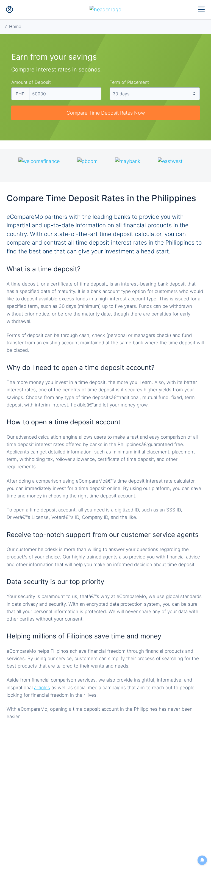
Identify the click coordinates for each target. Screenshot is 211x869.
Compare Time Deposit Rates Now (105, 113)
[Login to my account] (9, 9)
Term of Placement (129, 82)
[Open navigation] (201, 9)
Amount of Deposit (31, 82)
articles (42, 687)
